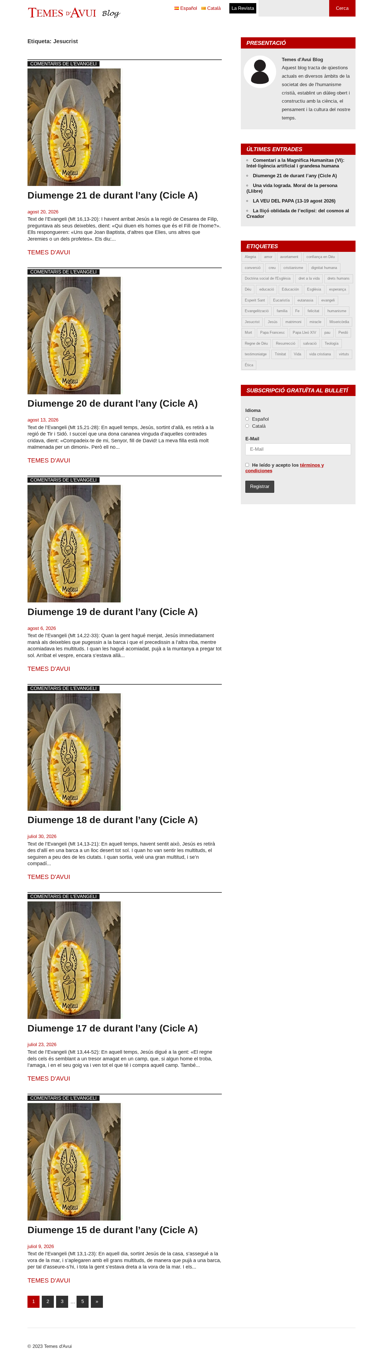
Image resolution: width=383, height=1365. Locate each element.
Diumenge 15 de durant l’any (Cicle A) (112, 1229)
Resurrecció (285, 343)
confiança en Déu (320, 257)
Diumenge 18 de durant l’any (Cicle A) (112, 819)
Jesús (273, 322)
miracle (315, 322)
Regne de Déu (256, 343)
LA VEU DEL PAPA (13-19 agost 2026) (294, 201)
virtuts (344, 354)
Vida (297, 354)
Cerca (342, 8)
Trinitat (280, 354)
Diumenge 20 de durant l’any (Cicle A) (112, 403)
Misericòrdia (339, 322)
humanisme (336, 311)
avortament (289, 257)
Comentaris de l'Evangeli (63, 63)
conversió (252, 268)
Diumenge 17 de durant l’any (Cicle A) (112, 1028)
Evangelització (257, 311)
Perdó (343, 332)
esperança (337, 289)
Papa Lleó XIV (304, 332)
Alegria (250, 257)
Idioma (252, 410)
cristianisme (293, 268)
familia (282, 311)
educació (266, 289)
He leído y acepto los (284, 467)
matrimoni (293, 322)
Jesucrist (252, 322)
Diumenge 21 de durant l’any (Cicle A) (112, 195)
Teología (331, 343)
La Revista (243, 8)
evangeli (328, 300)
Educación (290, 289)
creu (272, 268)
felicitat (313, 311)
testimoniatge (256, 354)
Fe (297, 311)
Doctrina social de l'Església (267, 278)
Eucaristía (281, 300)
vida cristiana (320, 354)
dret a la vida (309, 278)
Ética (249, 365)
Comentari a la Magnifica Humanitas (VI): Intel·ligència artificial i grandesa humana (295, 163)
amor (268, 257)
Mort (248, 332)
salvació (310, 343)
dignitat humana (324, 268)
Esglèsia (314, 289)
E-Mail (252, 438)
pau (327, 332)
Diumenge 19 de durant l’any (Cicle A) (112, 611)
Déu (248, 289)
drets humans (338, 278)
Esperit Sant (255, 300)
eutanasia (305, 300)
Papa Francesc (272, 332)
